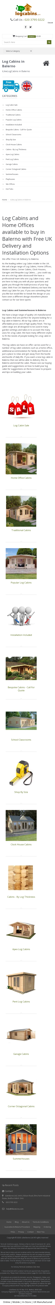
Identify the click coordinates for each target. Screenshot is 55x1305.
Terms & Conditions (41, 1222)
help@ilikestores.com (14, 1209)
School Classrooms (13, 134)
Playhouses (10, 179)
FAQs (13, 1232)
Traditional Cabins (12, 115)
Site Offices (10, 184)
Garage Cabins (11, 164)
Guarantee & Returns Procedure (17, 1227)
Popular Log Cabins (13, 120)
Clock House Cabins (13, 144)
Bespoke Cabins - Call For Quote (18, 129)
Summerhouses (11, 174)
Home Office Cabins (13, 110)
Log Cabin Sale (11, 105)
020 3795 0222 (35, 20)
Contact (30, 1232)
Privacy (21, 1232)
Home (4, 200)
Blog (16, 1222)
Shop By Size (10, 139)
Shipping (36, 1227)
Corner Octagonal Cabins (15, 169)
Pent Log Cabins (12, 159)
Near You (40, 1232)
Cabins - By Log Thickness (15, 149)
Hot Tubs (9, 189)
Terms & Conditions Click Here (29, 1267)
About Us (25, 1222)
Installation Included (13, 124)
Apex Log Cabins (12, 154)
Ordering (47, 1227)
